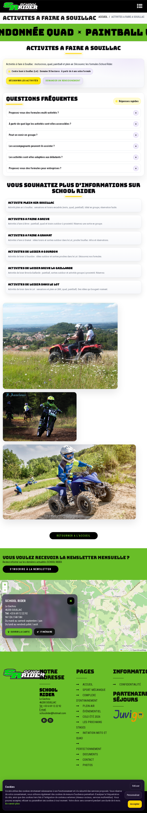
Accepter (134, 804)
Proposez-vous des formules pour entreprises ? (35, 168)
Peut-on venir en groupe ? (23, 134)
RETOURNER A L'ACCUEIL (74, 535)
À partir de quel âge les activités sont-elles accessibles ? (40, 123)
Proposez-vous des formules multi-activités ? (34, 112)
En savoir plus (12, 803)
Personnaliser (133, 795)
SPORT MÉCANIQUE (94, 690)
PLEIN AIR (88, 706)
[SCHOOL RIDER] (24, 672)
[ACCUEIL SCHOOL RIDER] (21, 5)
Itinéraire (46, 631)
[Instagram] (50, 720)
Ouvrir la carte (20, 631)
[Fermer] (70, 600)
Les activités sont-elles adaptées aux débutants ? (35, 157)
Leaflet (125, 650)
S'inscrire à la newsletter (30, 569)
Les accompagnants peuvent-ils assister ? (31, 146)
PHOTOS (88, 765)
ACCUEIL (103, 16)
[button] (5, 584)
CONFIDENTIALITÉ (130, 684)
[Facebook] (44, 720)
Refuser (135, 786)
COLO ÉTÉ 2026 (91, 716)
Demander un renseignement (63, 80)
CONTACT (88, 759)
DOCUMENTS (90, 754)
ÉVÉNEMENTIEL (92, 711)
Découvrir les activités (23, 80)
